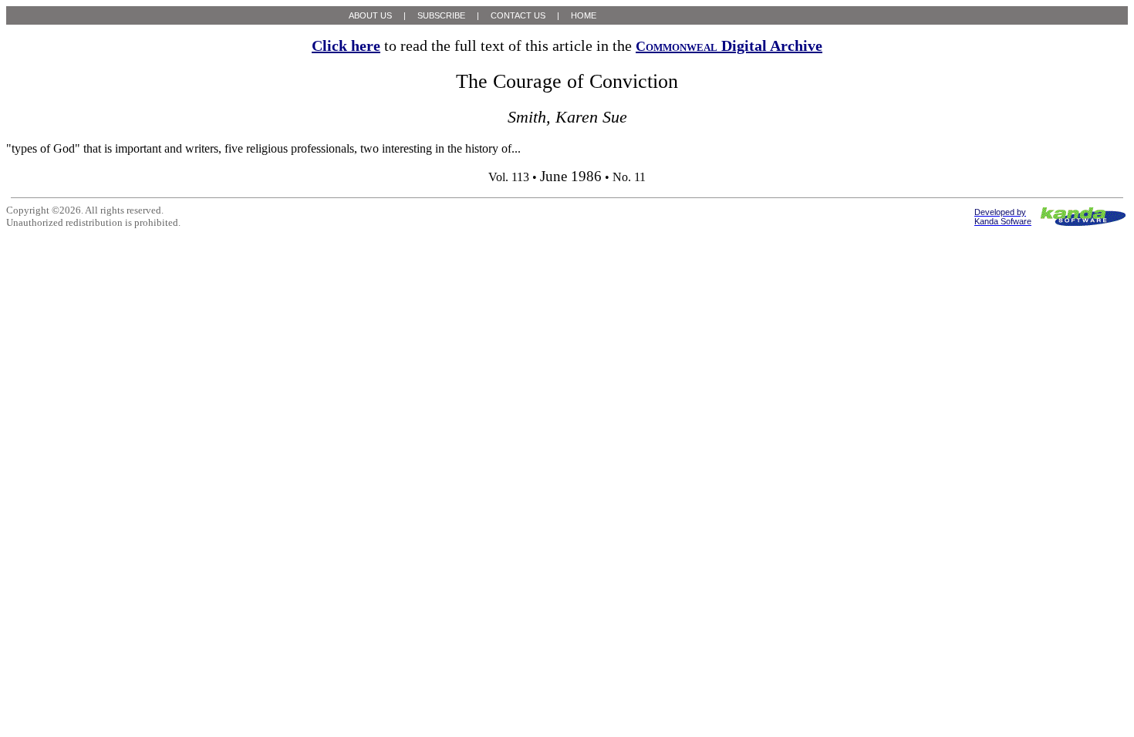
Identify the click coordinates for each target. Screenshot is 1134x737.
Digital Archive (729, 45)
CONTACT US (518, 15)
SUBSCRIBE (441, 15)
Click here (346, 45)
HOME (583, 15)
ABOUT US (370, 15)
